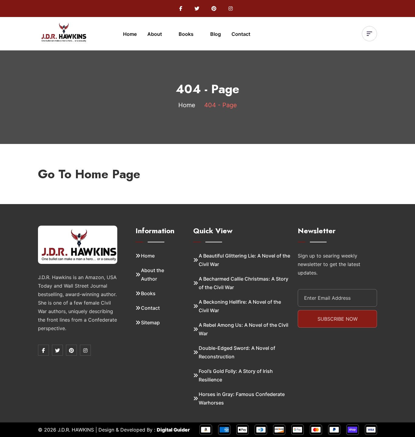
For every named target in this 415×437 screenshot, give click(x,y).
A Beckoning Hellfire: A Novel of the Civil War (240, 306)
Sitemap (150, 322)
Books (187, 34)
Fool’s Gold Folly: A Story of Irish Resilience (236, 375)
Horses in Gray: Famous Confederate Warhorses (242, 398)
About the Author (152, 274)
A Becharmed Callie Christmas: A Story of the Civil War (243, 283)
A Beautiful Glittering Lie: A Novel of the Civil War (244, 260)
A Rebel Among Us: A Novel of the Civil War (243, 329)
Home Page (107, 174)
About (155, 34)
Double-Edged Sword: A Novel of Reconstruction (237, 352)
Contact (241, 34)
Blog (215, 34)
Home (130, 34)
